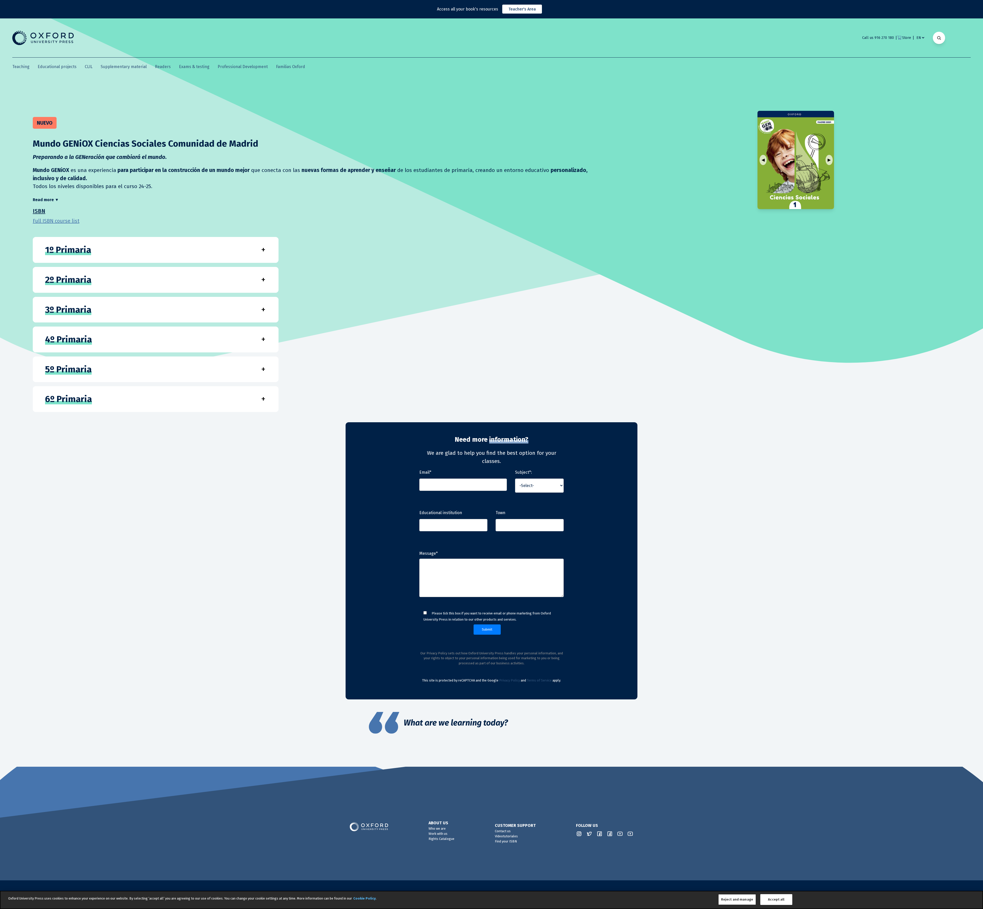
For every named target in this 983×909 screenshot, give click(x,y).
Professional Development (243, 66)
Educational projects (57, 66)
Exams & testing (194, 66)
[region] (491, 900)
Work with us (438, 834)
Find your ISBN (506, 841)
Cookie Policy (364, 898)
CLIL (88, 66)
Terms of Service (539, 680)
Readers (163, 66)
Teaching (20, 66)
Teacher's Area (522, 9)
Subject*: (523, 472)
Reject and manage (737, 899)
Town (500, 512)
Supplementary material (124, 66)
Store (906, 38)
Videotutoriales (506, 836)
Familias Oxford (290, 66)
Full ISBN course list (56, 221)
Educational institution (440, 512)
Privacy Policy (509, 680)
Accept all (776, 899)
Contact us (503, 831)
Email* (425, 472)
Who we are (437, 828)
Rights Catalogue (441, 839)
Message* (428, 553)
